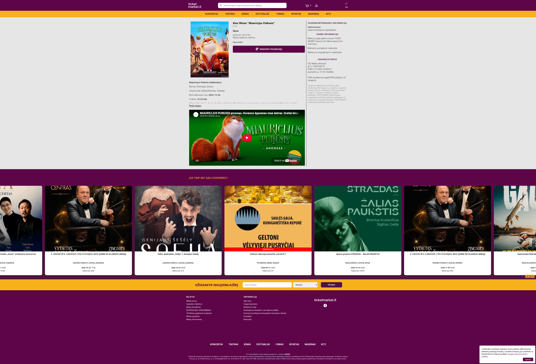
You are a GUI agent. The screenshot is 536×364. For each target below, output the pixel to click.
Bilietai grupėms (193, 316)
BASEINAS (313, 13)
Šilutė (236, 30)
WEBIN (287, 354)
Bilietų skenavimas (194, 319)
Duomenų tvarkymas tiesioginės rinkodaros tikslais (265, 313)
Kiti (328, 13)
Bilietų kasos (191, 301)
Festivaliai (262, 13)
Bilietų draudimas (193, 307)
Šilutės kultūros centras (244, 37)
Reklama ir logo (250, 307)
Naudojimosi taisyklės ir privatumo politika (261, 310)
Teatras (230, 13)
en (346, 7)
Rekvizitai (248, 319)
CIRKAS (280, 13)
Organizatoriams (251, 304)
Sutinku (528, 359)
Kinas (245, 13)
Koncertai (211, 13)
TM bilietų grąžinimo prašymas (199, 313)
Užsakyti (331, 285)
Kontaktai (247, 316)
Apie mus (247, 301)
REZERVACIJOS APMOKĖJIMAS (198, 310)
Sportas (296, 13)
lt (346, 3)
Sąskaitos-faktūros (194, 304)
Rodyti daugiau (195, 106)
